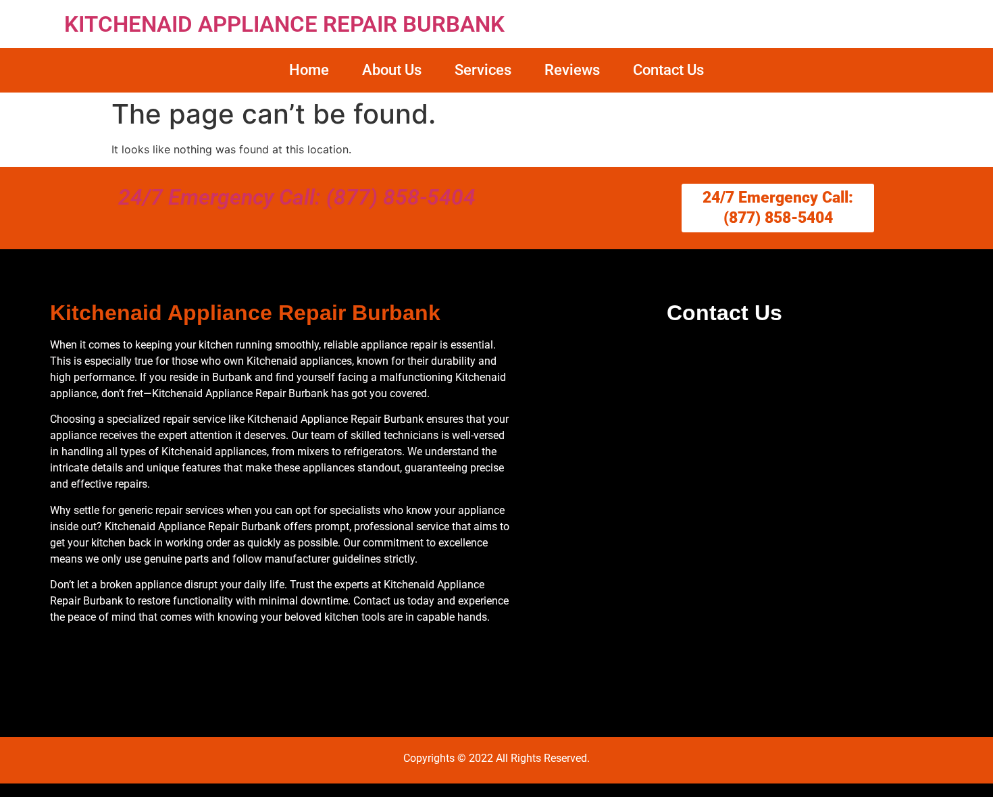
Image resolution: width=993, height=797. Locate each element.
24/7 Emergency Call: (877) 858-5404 (297, 197)
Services (483, 69)
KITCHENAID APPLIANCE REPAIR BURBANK (284, 24)
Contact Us (668, 69)
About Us (392, 69)
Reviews (572, 69)
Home (309, 69)
